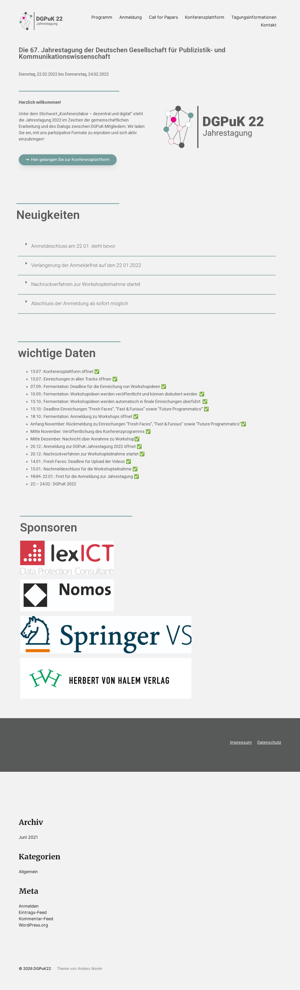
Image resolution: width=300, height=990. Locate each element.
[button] (68, 159)
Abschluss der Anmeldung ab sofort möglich (79, 303)
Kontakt (269, 25)
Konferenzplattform (204, 17)
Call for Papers (163, 17)
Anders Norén (90, 968)
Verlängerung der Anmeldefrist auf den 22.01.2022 (86, 265)
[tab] (147, 249)
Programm (101, 17)
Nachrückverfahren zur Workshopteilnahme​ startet (85, 284)
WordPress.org (33, 925)
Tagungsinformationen (254, 17)
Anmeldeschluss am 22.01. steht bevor (73, 246)
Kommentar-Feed (36, 918)
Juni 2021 (28, 837)
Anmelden (29, 906)
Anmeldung (130, 17)
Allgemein (28, 871)
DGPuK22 (42, 968)
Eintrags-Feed (33, 912)
